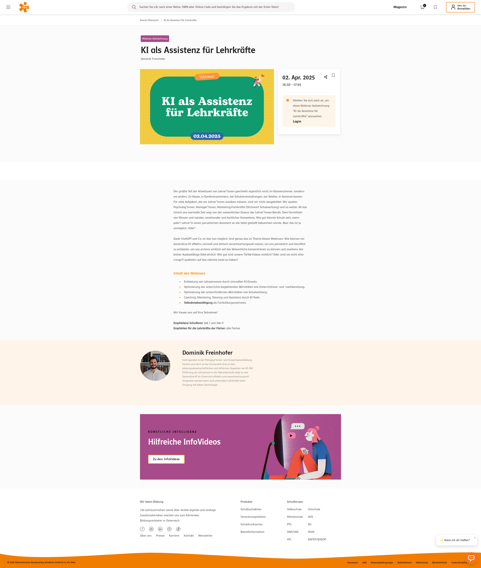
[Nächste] (326, 77)
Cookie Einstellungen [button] (461, 562)
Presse (160, 535)
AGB (364, 562)
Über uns (145, 535)
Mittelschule (295, 517)
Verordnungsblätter (253, 517)
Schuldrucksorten (251, 524)
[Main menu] (8, 7)
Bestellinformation (252, 532)
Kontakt (189, 535)
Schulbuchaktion (251, 509)
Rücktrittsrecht (404, 562)
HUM (311, 532)
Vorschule (314, 509)
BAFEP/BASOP (317, 539)
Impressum (352, 562)
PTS (289, 524)
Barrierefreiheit (439, 562)
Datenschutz (422, 562)
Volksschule (294, 509)
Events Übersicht (149, 20)
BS (309, 524)
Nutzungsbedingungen (382, 562)
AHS (310, 517)
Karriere (174, 535)
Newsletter (205, 535)
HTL (289, 539)
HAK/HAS (292, 532)
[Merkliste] (435, 7)
